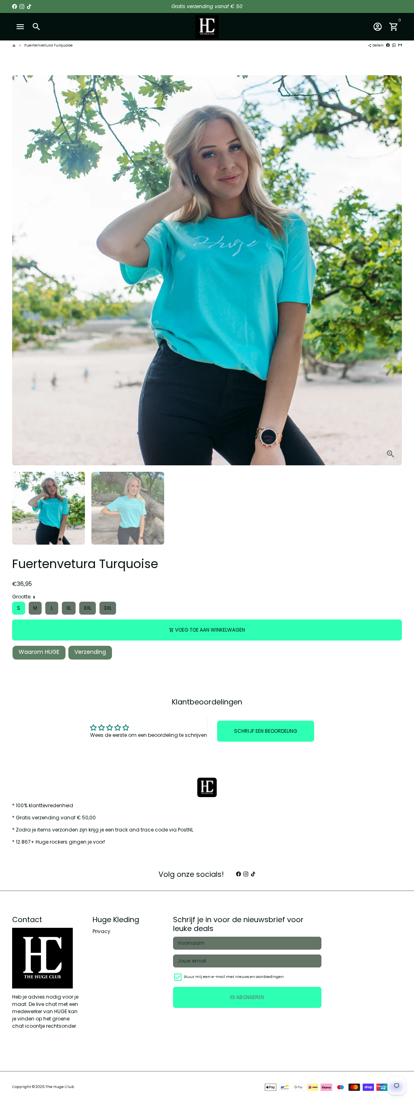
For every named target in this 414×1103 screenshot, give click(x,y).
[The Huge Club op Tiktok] (29, 6)
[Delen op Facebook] (388, 45)
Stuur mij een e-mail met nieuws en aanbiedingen (234, 976)
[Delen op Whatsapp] (394, 45)
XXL (87, 608)
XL (68, 608)
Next (392, 270)
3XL (108, 608)
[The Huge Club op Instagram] (21, 6)
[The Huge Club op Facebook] (14, 6)
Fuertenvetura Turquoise (48, 45)
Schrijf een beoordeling (265, 731)
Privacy (101, 931)
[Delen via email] (400, 45)
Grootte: (23, 596)
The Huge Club (59, 1086)
